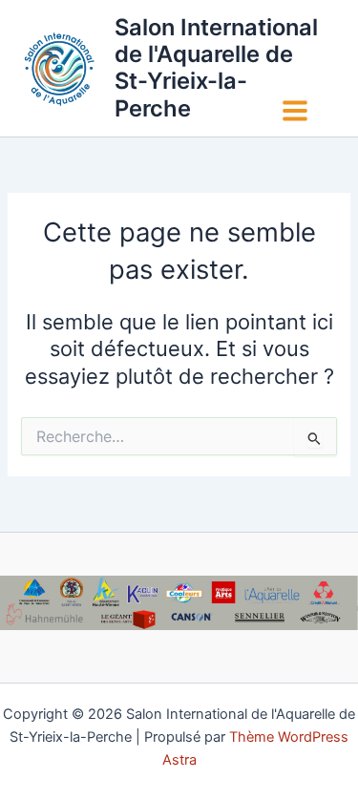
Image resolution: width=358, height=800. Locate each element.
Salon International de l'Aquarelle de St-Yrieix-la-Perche (216, 67)
